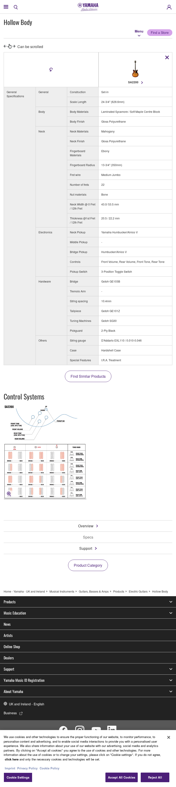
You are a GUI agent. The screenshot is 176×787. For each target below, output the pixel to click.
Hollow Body (160, 591)
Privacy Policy (27, 768)
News (7, 624)
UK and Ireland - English (26, 704)
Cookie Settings (18, 777)
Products (118, 591)
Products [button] (10, 601)
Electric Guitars (138, 591)
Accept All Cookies (121, 777)
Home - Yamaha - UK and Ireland (24, 591)
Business (10, 713)
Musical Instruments (62, 591)
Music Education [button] (15, 613)
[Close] (169, 737)
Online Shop (12, 646)
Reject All (155, 777)
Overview (86, 525)
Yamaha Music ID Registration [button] (24, 680)
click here (12, 759)
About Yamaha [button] (13, 691)
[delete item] (167, 57)
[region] (88, 758)
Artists (8, 635)
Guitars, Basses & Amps (94, 591)
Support (85, 548)
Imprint (10, 768)
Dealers (9, 657)
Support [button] (9, 669)
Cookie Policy (49, 768)
